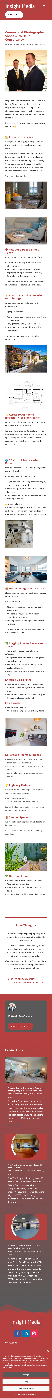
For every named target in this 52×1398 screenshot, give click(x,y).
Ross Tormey (13, 44)
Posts (42, 44)
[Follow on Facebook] (17, 1333)
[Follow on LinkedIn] (26, 1333)
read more (13, 1125)
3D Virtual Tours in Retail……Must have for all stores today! (24, 1246)
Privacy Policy (31, 1394)
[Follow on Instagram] (34, 1333)
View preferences (26, 1388)
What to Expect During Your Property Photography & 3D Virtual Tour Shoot (26, 1089)
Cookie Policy (20, 1394)
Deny (26, 1381)
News (37, 44)
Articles (38, 1093)
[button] (48, 1351)
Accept (26, 1374)
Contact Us (14, 14)
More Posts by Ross (20, 1026)
